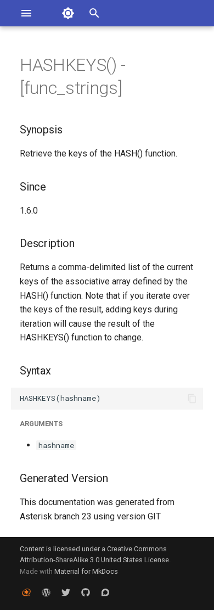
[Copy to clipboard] (192, 398)
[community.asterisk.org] (105, 592)
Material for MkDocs (86, 571)
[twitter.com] (66, 592)
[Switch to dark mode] (68, 13)
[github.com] (85, 592)
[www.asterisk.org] (26, 592)
